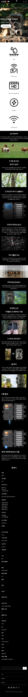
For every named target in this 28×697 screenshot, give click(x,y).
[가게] (26, 1)
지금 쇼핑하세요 (6, 26)
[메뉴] (2, 1)
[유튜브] (14, 688)
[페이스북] (9, 688)
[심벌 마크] (6, 1)
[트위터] (11, 688)
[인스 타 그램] (18, 688)
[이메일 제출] (25, 668)
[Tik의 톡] (16, 688)
